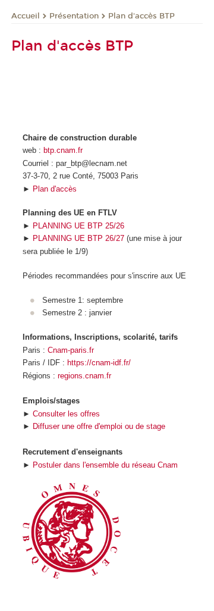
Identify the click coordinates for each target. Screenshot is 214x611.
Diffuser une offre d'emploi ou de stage (99, 426)
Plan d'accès (55, 188)
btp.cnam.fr (63, 150)
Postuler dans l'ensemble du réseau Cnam (105, 464)
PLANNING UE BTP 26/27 (78, 238)
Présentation (74, 16)
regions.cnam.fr (84, 375)
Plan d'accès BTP (141, 16)
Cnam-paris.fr (71, 350)
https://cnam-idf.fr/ (99, 362)
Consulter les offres (66, 413)
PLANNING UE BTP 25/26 (78, 225)
